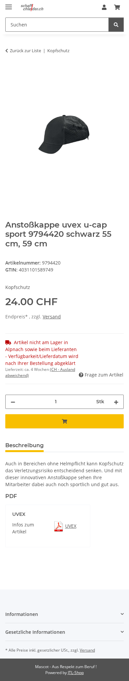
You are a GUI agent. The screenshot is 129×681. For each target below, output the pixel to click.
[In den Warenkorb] (10, 71)
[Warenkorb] (117, 7)
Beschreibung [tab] (24, 445)
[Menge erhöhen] (116, 402)
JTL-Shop (76, 672)
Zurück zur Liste (25, 51)
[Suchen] (116, 25)
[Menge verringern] (13, 402)
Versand (52, 316)
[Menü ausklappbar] (8, 4)
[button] (104, 7)
